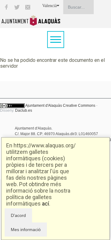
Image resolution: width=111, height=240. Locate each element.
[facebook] (6, 7)
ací (45, 203)
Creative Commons (79, 105)
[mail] (27, 7)
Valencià (49, 5)
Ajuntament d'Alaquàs (43, 105)
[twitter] (17, 7)
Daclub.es (23, 110)
